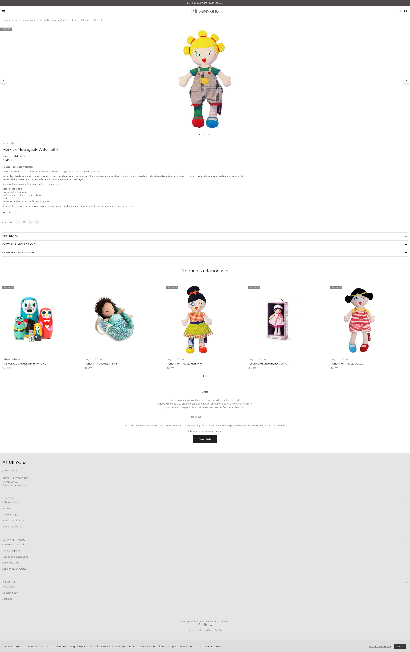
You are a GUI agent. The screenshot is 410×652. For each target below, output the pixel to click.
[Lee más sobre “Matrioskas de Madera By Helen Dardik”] (74, 287)
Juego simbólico (45, 20)
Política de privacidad (13, 520)
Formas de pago (11, 550)
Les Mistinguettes (17, 156)
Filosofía (6, 508)
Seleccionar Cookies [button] (380, 646)
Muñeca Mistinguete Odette (346, 363)
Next (406, 79)
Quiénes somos (10, 502)
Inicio (5, 20)
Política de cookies (12, 526)
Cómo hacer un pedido (14, 544)
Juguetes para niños (22, 20)
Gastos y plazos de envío (18, 244)
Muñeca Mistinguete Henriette (184, 363)
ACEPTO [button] (400, 646)
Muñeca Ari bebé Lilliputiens (101, 363)
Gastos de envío (10, 562)
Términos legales (11, 514)
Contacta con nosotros (14, 485)
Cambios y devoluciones (18, 252)
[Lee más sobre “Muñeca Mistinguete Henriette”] (238, 287)
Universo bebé (10, 592)
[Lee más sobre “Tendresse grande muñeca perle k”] (320, 287)
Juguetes (7, 599)
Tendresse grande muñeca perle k (268, 363)
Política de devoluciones (15, 556)
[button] (156, 287)
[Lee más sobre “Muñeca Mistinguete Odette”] (402, 287)
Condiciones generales (14, 568)
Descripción (10, 236)
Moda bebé (8, 586)
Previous (3, 79)
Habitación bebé (11, 359)
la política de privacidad (210, 431)
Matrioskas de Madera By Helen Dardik (25, 363)
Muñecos (62, 20)
